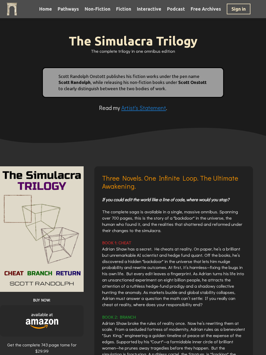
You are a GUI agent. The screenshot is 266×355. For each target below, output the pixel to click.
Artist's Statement (143, 107)
